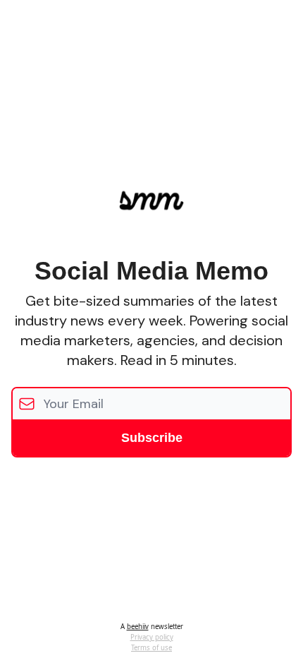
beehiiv (138, 626)
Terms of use (151, 647)
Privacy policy (151, 637)
